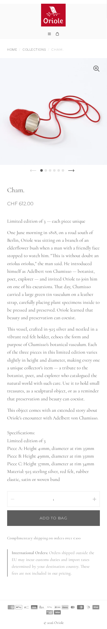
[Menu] (49, 35)
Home (12, 50)
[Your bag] (57, 35)
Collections (34, 50)
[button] (41, 170)
